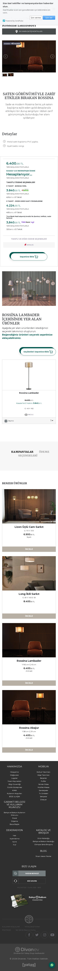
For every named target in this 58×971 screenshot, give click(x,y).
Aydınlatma (14, 839)
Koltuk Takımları (43, 772)
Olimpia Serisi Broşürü (43, 844)
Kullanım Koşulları (14, 793)
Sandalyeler (43, 790)
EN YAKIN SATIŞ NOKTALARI (30, 31)
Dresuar (43, 800)
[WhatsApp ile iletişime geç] (52, 965)
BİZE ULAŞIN (14, 796)
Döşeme (14, 821)
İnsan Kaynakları (14, 781)
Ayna (14, 842)
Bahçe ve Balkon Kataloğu (43, 841)
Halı (14, 835)
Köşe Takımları (44, 775)
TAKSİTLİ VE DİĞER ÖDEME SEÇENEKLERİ (29, 239)
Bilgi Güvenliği (15, 784)
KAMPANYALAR (22, 451)
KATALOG (30, 245)
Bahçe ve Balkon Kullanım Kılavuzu (14, 813)
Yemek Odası (43, 784)
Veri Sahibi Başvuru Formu (26, 930)
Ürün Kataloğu (43, 838)
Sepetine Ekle (27, 257)
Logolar (14, 778)
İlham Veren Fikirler (43, 856)
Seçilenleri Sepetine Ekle (36, 351)
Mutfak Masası (43, 787)
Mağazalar (14, 775)
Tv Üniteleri (43, 793)
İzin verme (36, 17)
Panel (14, 818)
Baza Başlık (14, 824)
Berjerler (43, 778)
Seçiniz (11, 421)
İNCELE (31, 414)
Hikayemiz (14, 772)
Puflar (43, 781)
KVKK (14, 790)
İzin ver (49, 17)
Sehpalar (43, 796)
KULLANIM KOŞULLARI (11, 927)
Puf (14, 845)
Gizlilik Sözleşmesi (14, 787)
